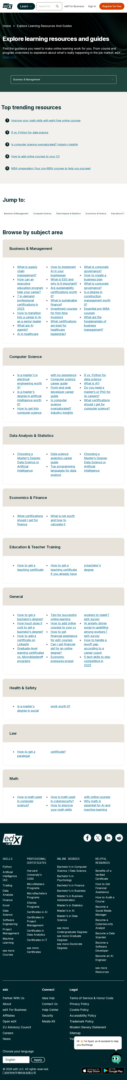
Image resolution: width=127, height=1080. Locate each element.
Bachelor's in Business (71, 890)
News (7, 1039)
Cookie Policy (79, 1009)
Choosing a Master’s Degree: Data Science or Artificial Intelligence (29, 462)
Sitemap (75, 1033)
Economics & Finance (96, 213)
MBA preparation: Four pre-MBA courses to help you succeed (50, 168)
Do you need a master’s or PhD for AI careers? (97, 392)
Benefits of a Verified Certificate (103, 874)
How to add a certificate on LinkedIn (26, 640)
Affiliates (9, 1015)
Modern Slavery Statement (88, 1027)
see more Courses (8, 952)
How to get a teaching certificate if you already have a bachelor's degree (76, 569)
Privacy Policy (79, 1004)
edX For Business (74, 6)
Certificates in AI (37, 912)
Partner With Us (13, 998)
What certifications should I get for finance (30, 520)
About (7, 1004)
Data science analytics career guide (61, 458)
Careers (8, 1033)
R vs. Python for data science (29, 132)
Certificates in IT (37, 940)
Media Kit (48, 1021)
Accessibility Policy (83, 1015)
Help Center (50, 1009)
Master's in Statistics (70, 905)
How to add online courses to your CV (35, 156)
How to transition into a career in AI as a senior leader (29, 317)
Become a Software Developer (101, 946)
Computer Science (42, 213)
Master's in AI (66, 910)
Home (7, 26)
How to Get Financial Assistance (102, 888)
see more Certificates (34, 950)
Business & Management (16, 213)
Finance (8, 900)
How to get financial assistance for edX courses (64, 636)
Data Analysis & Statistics (68, 213)
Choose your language (18, 1051)
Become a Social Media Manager (103, 910)
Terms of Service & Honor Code (91, 998)
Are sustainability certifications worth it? (64, 292)
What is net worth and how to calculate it (63, 520)
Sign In (92, 6)
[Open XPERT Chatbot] (116, 1057)
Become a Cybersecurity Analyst (104, 924)
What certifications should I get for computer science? (97, 404)
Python (7, 866)
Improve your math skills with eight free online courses (46, 120)
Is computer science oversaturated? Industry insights (44, 144)
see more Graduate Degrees (69, 938)
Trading (7, 885)
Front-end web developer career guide (62, 392)
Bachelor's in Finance (70, 885)
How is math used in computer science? (29, 801)
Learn (24, 6)
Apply (38, 1060)
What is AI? (92, 383)
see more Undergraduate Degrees (72, 930)
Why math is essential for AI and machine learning (97, 805)
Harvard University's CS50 (34, 874)
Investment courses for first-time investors (64, 313)
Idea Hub (48, 998)
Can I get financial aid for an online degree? (63, 648)
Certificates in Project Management (35, 921)
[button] (57, 6)
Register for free (111, 6)
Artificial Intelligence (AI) (10, 876)
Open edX (10, 1021)
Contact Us (50, 1004)
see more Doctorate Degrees (69, 946)
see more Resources (102, 970)
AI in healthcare (27, 334)
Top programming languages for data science (63, 470)
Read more (9, 57)
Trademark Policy (82, 1021)
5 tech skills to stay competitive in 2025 (97, 661)
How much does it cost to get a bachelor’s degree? (30, 627)
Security (47, 1015)
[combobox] (63, 79)
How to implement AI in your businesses (63, 271)
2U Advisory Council (17, 1027)
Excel (6, 905)
